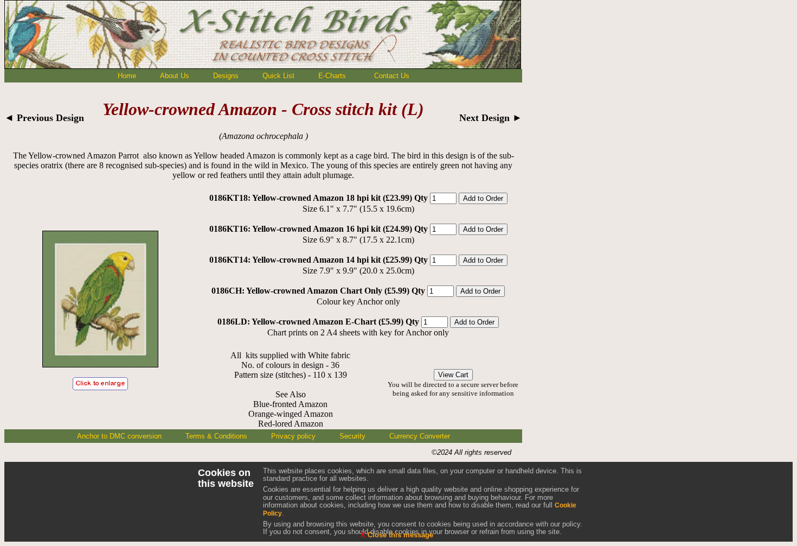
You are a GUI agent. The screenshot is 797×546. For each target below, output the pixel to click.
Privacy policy (293, 436)
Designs (226, 76)
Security (352, 436)
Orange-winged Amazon (290, 413)
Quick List (278, 76)
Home (127, 76)
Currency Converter (419, 436)
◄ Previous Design (44, 117)
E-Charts (332, 76)
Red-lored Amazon (290, 423)
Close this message (397, 535)
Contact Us (391, 76)
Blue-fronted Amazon (290, 404)
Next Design (490, 117)
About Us (174, 76)
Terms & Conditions (216, 436)
